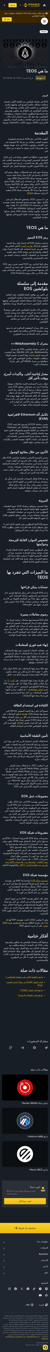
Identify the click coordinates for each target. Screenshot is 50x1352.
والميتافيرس (30, 862)
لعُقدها (24, 714)
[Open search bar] (19, 5)
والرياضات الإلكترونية (14, 862)
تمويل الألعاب (42, 862)
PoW (20, 723)
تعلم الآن (7, 19)
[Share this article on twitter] (46, 1047)
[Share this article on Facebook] (34, 1047)
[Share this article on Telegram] (22, 1047)
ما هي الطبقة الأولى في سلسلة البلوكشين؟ (24, 977)
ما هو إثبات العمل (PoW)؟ (31, 990)
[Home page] (31, 5)
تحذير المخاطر (21, 1336)
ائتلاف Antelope (36, 689)
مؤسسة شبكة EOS (39, 880)
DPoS (37, 246)
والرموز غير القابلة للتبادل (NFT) (34, 865)
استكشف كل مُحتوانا (27, 1228)
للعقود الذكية (34, 355)
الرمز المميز (26, 246)
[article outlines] (44, 21)
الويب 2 (11, 680)
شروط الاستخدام (31, 1336)
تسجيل (12, 5)
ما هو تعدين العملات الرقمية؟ (30, 995)
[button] (4, 5)
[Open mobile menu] (4, 5)
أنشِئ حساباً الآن (25, 1201)
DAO (30, 193)
